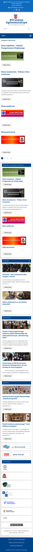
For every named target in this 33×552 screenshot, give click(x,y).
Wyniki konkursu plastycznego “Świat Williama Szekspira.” (16, 425)
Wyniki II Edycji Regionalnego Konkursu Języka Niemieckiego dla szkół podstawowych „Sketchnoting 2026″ (15, 334)
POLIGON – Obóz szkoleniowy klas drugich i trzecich (14, 275)
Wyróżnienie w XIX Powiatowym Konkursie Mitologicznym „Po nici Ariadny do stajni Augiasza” (14, 365)
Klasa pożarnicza (8, 132)
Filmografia (6, 260)
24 (11, 158)
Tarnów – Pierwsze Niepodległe (16, 539)
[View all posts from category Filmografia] (29, 261)
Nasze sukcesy (7, 317)
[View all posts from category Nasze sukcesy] (29, 318)
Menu (3, 35)
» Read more (6, 65)
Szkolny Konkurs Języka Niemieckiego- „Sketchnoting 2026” (16, 397)
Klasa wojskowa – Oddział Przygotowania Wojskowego (13, 46)
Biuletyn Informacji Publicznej (16, 542)
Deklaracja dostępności (16, 545)
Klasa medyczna (8, 106)
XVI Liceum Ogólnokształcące (16, 21)
